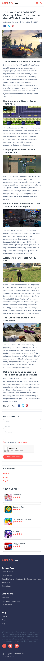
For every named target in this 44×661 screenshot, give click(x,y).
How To (6, 473)
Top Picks (7, 481)
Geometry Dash (19, 507)
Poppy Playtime (19, 544)
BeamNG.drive (7, 572)
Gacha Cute (6, 586)
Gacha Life (17, 495)
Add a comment (13, 457)
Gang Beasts (7, 575)
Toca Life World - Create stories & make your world (21, 579)
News (5, 477)
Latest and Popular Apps (11, 601)
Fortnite (16, 531)
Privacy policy (23, 442)
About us (5, 598)
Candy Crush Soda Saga (22, 519)
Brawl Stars (6, 582)
